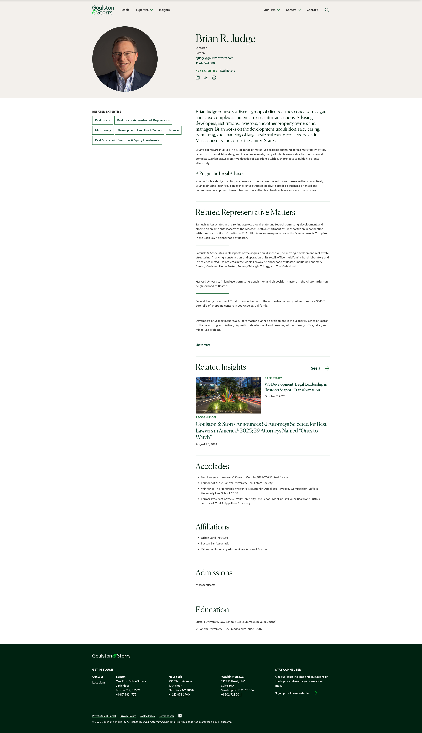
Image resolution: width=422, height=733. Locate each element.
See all (316, 368)
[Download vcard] (206, 77)
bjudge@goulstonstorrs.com (214, 58)
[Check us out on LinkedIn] (180, 716)
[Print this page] (214, 78)
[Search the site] (327, 10)
